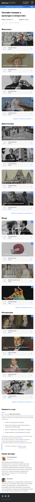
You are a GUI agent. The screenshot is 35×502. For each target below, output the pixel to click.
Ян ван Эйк (26, 6)
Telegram (25, 3)
